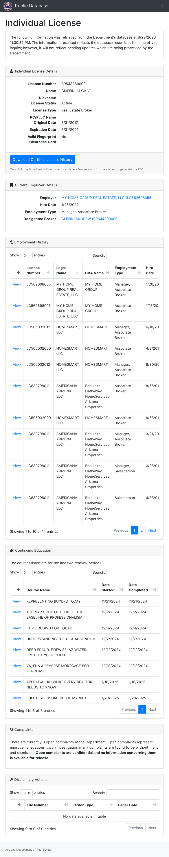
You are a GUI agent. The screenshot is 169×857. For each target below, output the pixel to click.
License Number (33, 270)
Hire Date (150, 270)
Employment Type (125, 270)
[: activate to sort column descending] (17, 270)
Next (152, 530)
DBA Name (94, 273)
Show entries (27, 255)
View (17, 284)
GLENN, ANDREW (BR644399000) (90, 219)
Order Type (83, 805)
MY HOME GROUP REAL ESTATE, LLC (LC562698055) (107, 197)
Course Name (38, 590)
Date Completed (138, 587)
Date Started (108, 587)
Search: (99, 255)
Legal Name (61, 270)
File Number (37, 805)
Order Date (127, 805)
